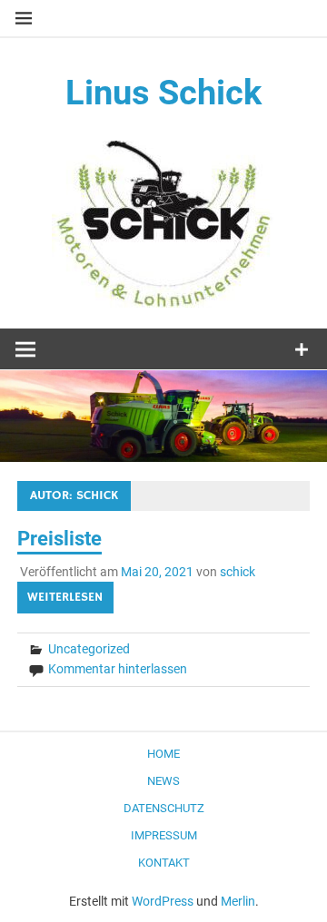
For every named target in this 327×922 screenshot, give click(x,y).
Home (163, 753)
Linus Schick (163, 93)
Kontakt (164, 862)
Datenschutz (164, 808)
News (163, 781)
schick (237, 571)
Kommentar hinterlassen (117, 669)
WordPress (162, 901)
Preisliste (59, 538)
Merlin (238, 901)
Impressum (164, 835)
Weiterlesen (65, 597)
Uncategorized (89, 649)
